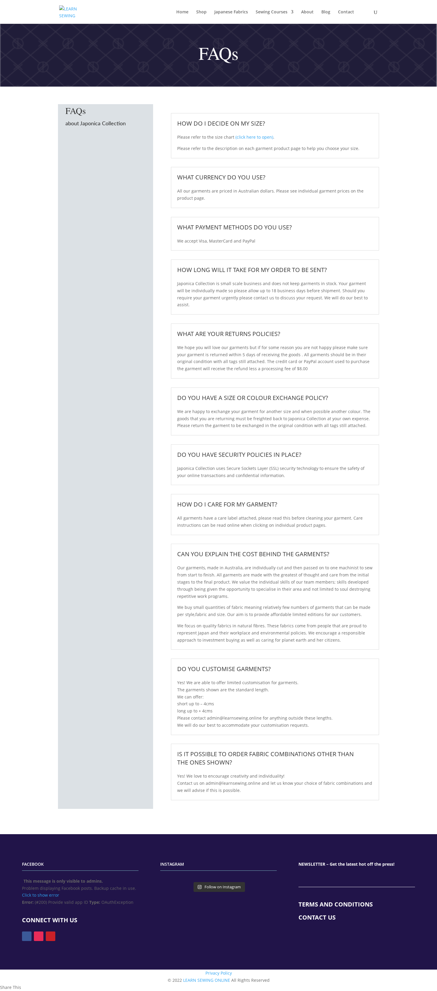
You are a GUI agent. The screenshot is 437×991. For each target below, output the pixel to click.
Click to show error (40, 895)
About (307, 12)
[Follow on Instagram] (38, 936)
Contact (346, 12)
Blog (325, 12)
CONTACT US (317, 917)
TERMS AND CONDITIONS (335, 904)
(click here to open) (254, 137)
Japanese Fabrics (231, 12)
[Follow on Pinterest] (50, 936)
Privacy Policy (218, 973)
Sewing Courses (271, 12)
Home (182, 12)
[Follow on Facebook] (27, 936)
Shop (201, 12)
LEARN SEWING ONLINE (206, 980)
